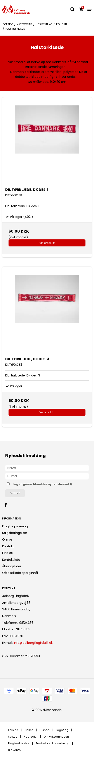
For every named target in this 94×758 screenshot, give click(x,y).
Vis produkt (47, 243)
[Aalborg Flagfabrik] (16, 9)
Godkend (15, 493)
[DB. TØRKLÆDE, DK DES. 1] (47, 142)
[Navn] (47, 467)
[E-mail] (47, 476)
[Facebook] (7, 505)
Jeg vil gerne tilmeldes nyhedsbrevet (43, 483)
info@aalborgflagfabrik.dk (33, 642)
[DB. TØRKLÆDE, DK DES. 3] (47, 312)
